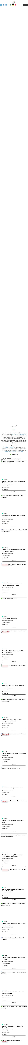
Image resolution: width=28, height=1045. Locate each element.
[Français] (8, 5)
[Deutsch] (13, 5)
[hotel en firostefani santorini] (14, 2)
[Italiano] (11, 5)
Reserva (25, 5)
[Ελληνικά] (6, 5)
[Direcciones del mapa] (22, 5)
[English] (4, 5)
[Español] (15, 5)
